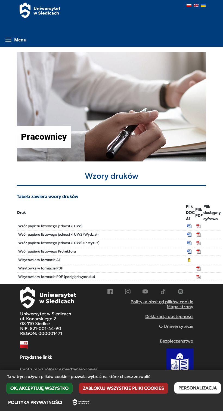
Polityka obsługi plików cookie (162, 301)
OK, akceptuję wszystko (39, 388)
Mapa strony (180, 306)
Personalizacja (197, 388)
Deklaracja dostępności (169, 316)
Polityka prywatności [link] (35, 402)
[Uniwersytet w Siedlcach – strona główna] (81, 402)
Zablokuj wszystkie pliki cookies (123, 388)
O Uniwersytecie (176, 326)
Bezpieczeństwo (176, 341)
